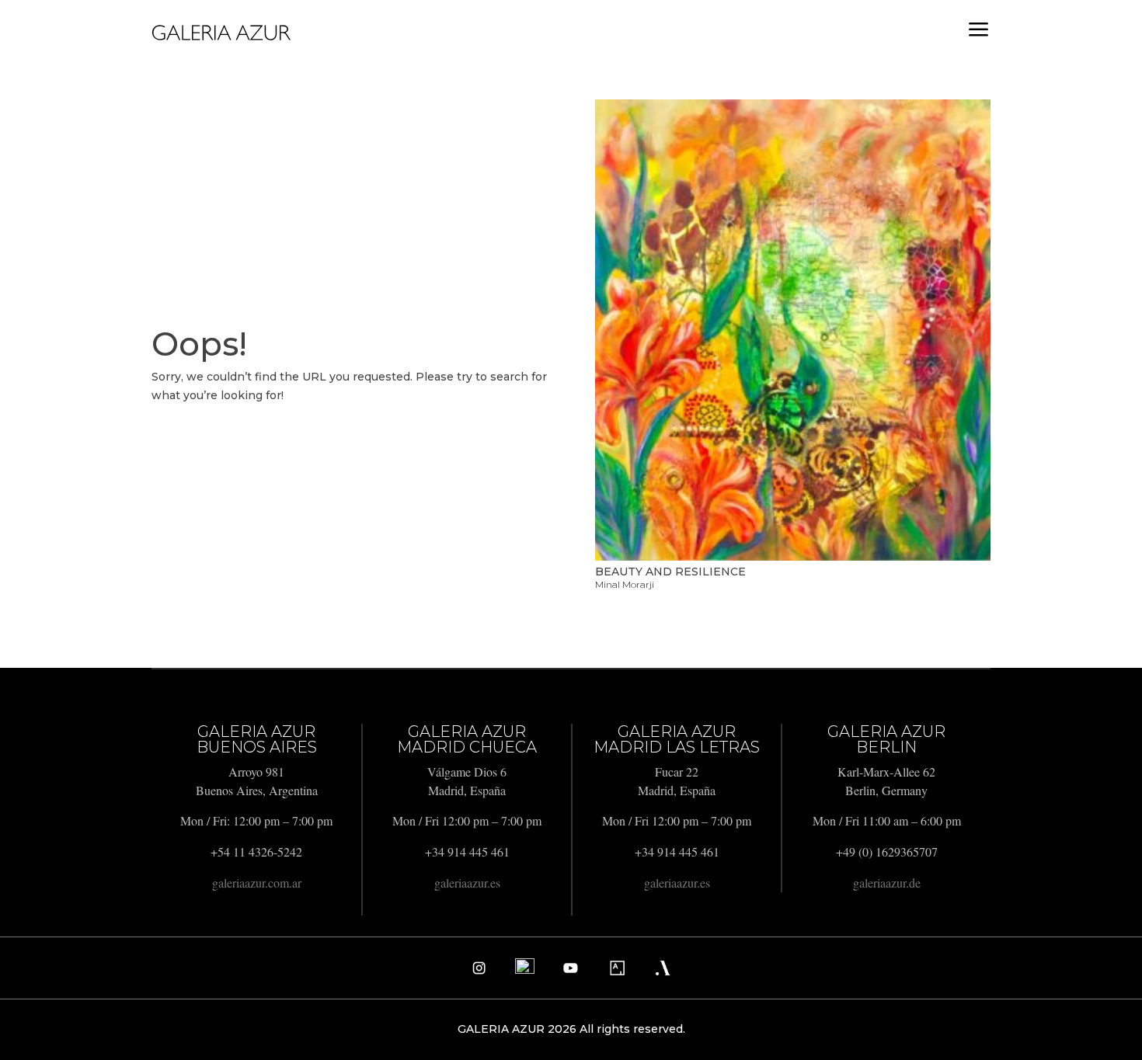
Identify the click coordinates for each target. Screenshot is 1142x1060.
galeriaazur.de (887, 882)
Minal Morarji (624, 584)
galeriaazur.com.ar (256, 882)
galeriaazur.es (467, 882)
